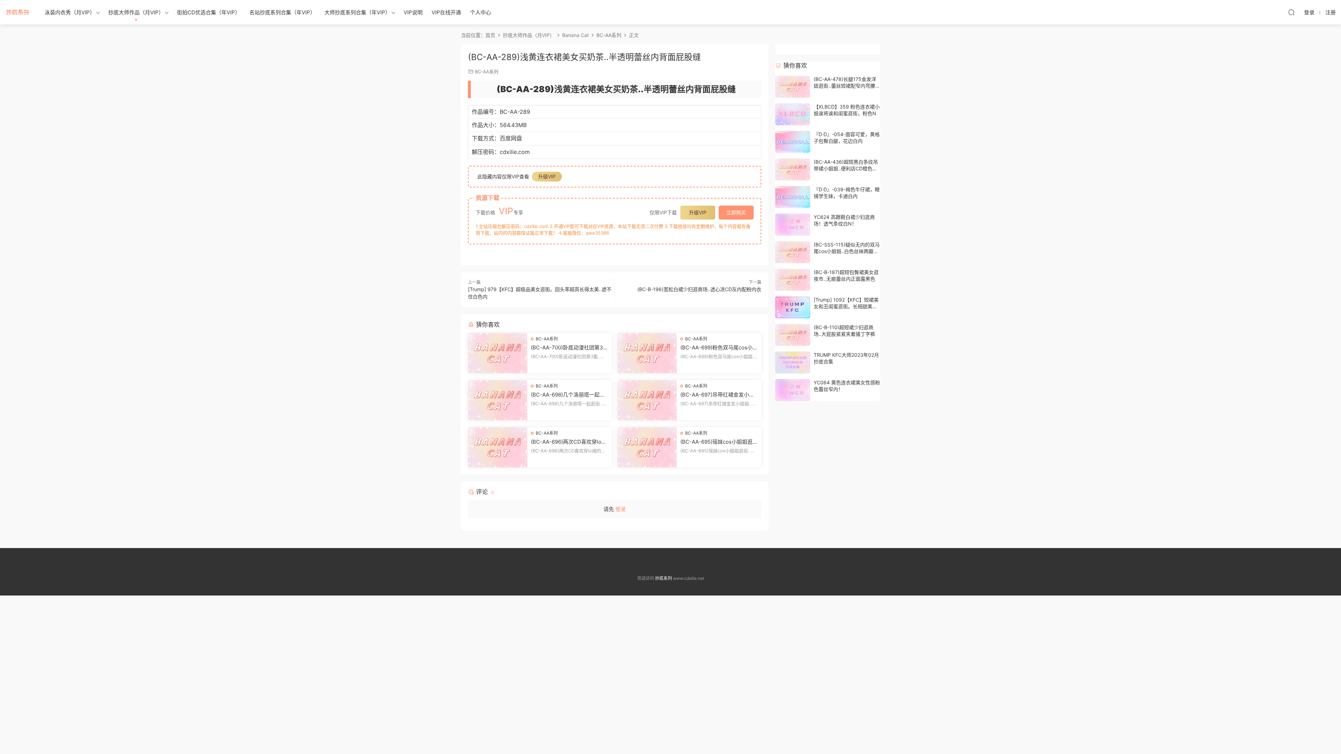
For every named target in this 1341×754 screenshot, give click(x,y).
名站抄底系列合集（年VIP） (282, 12)
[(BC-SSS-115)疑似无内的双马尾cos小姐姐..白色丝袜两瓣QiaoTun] (792, 252)
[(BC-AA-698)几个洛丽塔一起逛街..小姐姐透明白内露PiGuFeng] (497, 400)
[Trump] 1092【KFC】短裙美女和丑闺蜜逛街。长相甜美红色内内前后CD (846, 306)
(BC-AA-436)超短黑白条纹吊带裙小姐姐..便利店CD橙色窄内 (846, 168)
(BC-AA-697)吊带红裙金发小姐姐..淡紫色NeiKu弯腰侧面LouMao (718, 394)
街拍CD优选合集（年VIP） (208, 12)
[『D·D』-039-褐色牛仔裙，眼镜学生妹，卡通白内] (792, 197)
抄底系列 (17, 12)
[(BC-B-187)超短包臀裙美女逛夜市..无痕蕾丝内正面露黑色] (792, 280)
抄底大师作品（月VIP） (136, 12)
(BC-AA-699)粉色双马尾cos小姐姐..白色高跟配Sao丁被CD (719, 347)
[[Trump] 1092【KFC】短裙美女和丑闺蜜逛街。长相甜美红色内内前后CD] (792, 307)
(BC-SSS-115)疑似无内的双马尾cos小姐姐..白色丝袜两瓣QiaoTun (847, 251)
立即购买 (736, 212)
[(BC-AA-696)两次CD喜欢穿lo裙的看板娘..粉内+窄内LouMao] (497, 447)
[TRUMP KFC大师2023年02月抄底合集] (792, 363)
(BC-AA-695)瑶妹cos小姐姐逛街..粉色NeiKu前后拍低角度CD (716, 441)
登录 (620, 509)
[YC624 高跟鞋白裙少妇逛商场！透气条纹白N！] (792, 225)
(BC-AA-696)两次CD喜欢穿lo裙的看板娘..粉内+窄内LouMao (569, 441)
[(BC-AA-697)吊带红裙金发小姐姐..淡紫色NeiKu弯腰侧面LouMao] (647, 400)
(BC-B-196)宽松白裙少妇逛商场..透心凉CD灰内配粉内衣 (699, 289)
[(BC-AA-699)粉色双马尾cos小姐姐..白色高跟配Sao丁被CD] (647, 353)
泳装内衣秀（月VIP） (70, 12)
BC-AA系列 (486, 71)
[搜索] (1291, 12)
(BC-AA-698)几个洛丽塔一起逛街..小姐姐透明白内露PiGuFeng (568, 394)
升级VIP (547, 176)
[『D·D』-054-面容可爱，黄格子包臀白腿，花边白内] (792, 142)
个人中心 (480, 12)
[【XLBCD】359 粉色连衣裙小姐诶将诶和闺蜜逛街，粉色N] (792, 114)
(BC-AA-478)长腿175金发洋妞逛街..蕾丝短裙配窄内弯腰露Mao (847, 86)
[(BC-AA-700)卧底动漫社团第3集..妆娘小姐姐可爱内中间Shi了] (497, 353)
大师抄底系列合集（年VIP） (357, 12)
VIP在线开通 (446, 12)
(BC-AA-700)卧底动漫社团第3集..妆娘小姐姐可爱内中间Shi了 (567, 347)
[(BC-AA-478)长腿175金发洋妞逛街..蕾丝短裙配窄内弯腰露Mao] (792, 87)
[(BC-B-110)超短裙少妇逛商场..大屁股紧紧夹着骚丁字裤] (792, 335)
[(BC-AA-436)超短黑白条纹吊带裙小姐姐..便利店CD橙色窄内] (792, 169)
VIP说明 (413, 12)
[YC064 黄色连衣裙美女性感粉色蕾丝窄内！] (792, 390)
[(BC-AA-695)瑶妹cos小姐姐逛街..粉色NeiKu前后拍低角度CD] (647, 447)
